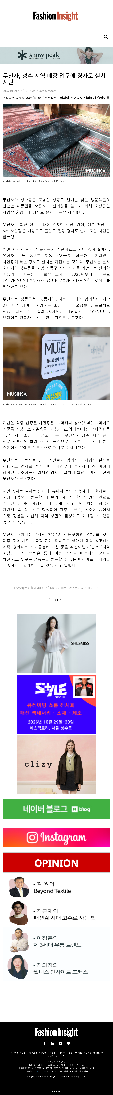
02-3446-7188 (40, 1071)
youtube (60, 1043)
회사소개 (14, 1052)
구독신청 (52, 1052)
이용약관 (87, 1052)
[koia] (56, 704)
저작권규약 (98, 1052)
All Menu (7, 37)
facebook (44, 1043)
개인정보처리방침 (74, 1052)
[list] (56, 643)
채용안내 (23, 1052)
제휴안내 (42, 1052)
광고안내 (33, 1052)
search (106, 37)
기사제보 (61, 1052)
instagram (52, 1043)
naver (68, 1043)
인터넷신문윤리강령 (56, 1055)
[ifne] (56, 764)
